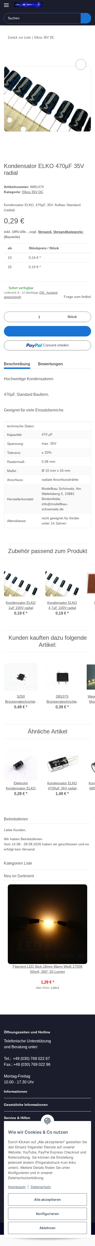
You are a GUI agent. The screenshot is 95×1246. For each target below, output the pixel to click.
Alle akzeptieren (47, 1199)
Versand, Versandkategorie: (61, 232)
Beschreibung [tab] (17, 364)
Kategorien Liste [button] (18, 863)
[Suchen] (86, 18)
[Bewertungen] (47, 977)
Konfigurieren (47, 1214)
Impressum (17, 1187)
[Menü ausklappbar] (6, 3)
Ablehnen (47, 1228)
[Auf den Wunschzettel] (81, 64)
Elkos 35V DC (32, 192)
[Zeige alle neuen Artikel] (89, 876)
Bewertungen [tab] (50, 364)
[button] (72, 5)
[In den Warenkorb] (8, 52)
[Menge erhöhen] (85, 317)
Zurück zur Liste (19, 37)
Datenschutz (41, 1187)
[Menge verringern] (9, 317)
